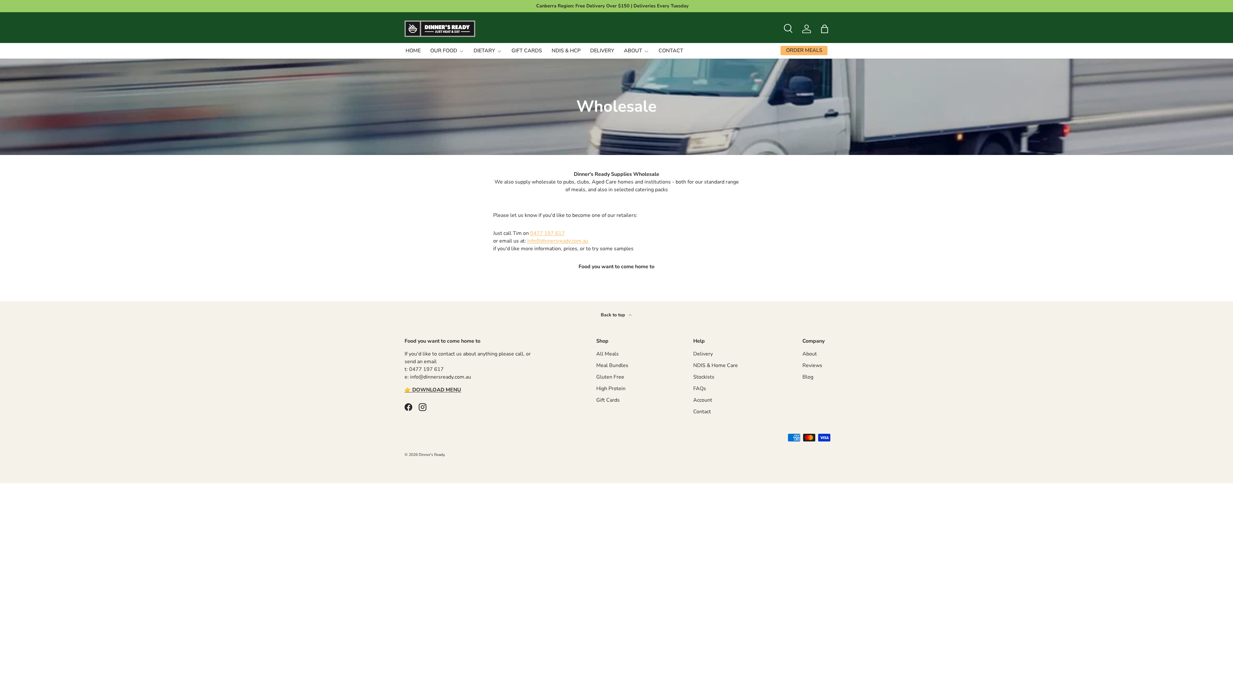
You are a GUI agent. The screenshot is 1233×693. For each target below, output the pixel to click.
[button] (825, 29)
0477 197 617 (547, 233)
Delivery (602, 50)
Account (702, 400)
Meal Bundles (612, 365)
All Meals (607, 353)
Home (413, 50)
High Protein (610, 388)
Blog (807, 377)
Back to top (613, 315)
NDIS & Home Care (715, 365)
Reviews (812, 365)
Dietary (484, 50)
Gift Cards (527, 50)
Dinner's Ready (431, 454)
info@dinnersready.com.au (557, 240)
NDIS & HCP (566, 50)
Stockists (703, 377)
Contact (671, 50)
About (633, 50)
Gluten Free (610, 377)
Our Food (443, 50)
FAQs (699, 388)
